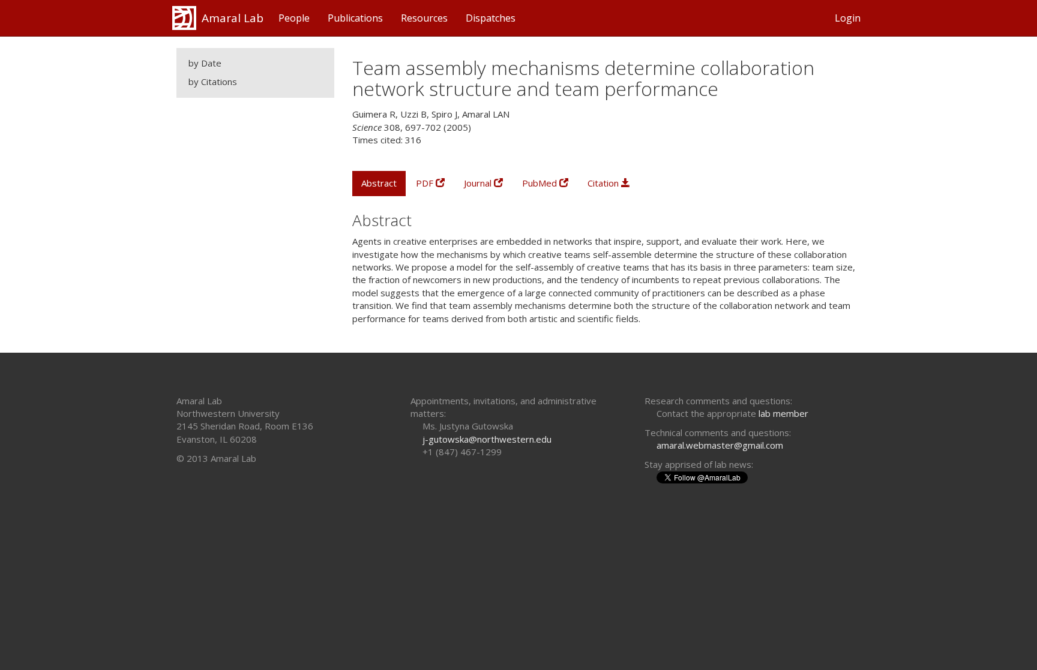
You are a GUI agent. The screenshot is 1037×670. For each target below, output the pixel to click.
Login (848, 18)
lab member (783, 413)
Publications (355, 18)
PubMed (540, 183)
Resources (424, 18)
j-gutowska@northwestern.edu (487, 439)
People (294, 18)
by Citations (212, 82)
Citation (604, 183)
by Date (204, 63)
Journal (479, 183)
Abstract (379, 183)
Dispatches (490, 18)
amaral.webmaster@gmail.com (720, 445)
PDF (426, 183)
